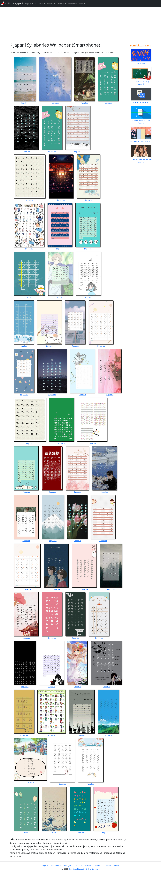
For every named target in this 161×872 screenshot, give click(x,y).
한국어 (116, 865)
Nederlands (56, 865)
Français (67, 865)
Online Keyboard (93, 869)
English (45, 865)
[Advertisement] (80, 24)
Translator (39, 3)
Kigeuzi (28, 3)
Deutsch (78, 865)
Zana (81, 3)
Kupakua (24, 103)
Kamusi (50, 3)
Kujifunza (61, 3)
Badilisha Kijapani (13, 3)
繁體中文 (98, 865)
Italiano (88, 865)
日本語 (108, 865)
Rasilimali (72, 3)
